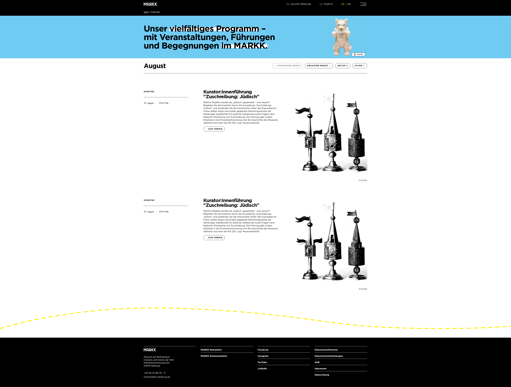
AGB (317, 362)
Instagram (263, 356)
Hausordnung (322, 375)
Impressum (320, 368)
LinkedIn (262, 368)
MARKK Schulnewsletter (214, 356)
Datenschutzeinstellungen (329, 356)
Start (146, 12)
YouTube (262, 362)
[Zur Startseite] (150, 4)
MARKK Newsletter (211, 350)
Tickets (328, 4)
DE (342, 4)
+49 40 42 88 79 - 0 (154, 373)
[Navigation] (363, 4)
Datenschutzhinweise (326, 350)
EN (349, 4)
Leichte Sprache (300, 4)
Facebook (263, 350)
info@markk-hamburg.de (157, 377)
